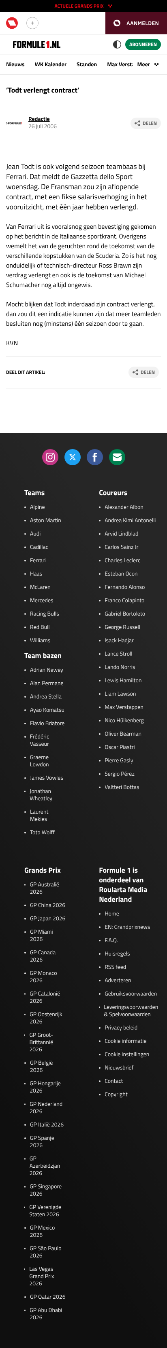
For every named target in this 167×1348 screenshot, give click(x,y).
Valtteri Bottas (122, 787)
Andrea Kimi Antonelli (130, 520)
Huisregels (117, 954)
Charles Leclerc (122, 560)
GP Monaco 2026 (43, 977)
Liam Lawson (120, 694)
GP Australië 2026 (44, 888)
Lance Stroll (118, 654)
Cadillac (39, 547)
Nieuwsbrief (119, 1068)
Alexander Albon (124, 507)
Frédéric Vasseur (39, 740)
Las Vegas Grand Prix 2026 (41, 1276)
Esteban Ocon (121, 574)
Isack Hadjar (119, 640)
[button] (136, 23)
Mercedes (42, 600)
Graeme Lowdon (39, 761)
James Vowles (46, 778)
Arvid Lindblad (121, 534)
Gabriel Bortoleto (125, 614)
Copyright (116, 1094)
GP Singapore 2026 (46, 1190)
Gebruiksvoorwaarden (131, 994)
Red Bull (40, 627)
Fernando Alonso (125, 587)
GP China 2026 (47, 905)
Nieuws (15, 64)
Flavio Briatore (47, 723)
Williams (40, 640)
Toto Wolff (42, 832)
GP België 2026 (41, 1066)
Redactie (39, 119)
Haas (36, 574)
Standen (87, 64)
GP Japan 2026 (47, 918)
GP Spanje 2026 (42, 1142)
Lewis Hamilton (123, 680)
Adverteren (118, 980)
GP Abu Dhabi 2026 (46, 1314)
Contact (114, 1081)
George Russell (122, 627)
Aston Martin (45, 520)
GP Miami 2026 (41, 935)
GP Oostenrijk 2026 (46, 1018)
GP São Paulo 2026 (45, 1252)
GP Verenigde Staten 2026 (45, 1211)
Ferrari (38, 560)
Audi (35, 534)
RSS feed (115, 967)
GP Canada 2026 (43, 956)
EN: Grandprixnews (127, 927)
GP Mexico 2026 (42, 1231)
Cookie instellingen (127, 1054)
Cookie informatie (125, 1041)
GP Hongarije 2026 (45, 1087)
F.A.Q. (111, 940)
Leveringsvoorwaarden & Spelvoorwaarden (131, 1011)
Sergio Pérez (120, 774)
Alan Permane (47, 683)
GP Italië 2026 (47, 1125)
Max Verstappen (127, 64)
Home (112, 914)
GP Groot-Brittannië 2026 (41, 1042)
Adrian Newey (46, 670)
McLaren (40, 587)
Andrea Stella (46, 696)
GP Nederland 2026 (46, 1108)
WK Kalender (50, 64)
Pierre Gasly (119, 760)
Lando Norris (120, 667)
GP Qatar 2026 (47, 1297)
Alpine (37, 507)
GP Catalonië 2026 (45, 997)
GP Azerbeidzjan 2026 (45, 1166)
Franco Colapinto (124, 600)
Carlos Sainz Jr (121, 547)
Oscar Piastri (120, 747)
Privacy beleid (121, 1028)
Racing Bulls (44, 614)
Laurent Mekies (39, 815)
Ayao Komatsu (47, 710)
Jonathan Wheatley (41, 795)
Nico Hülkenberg (124, 720)
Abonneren (143, 44)
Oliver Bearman (123, 734)
